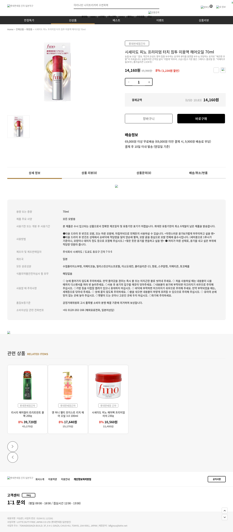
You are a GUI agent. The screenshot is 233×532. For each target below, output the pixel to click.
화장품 (29, 29)
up (148, 79)
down (128, 79)
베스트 (116, 20)
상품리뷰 (204, 20)
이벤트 (160, 20)
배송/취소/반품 (198, 173)
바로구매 (201, 118)
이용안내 (65, 479)
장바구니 (149, 118)
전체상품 (20, 29)
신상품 (73, 20)
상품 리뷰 (89, 173)
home (10, 29)
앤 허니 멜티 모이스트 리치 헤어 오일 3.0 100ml (68, 413)
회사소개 (39, 479)
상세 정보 (34, 173)
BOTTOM (225, 517)
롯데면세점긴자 (137, 43)
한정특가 (29, 20)
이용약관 (52, 479)
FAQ (29, 495)
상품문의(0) (144, 173)
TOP (225, 510)
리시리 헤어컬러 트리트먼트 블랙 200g (27, 413)
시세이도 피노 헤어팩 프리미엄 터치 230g (108, 413)
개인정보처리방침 (82, 479)
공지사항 (217, 479)
